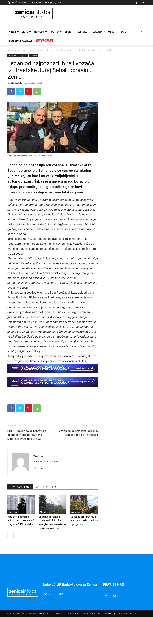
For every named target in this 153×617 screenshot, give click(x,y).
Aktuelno (27, 50)
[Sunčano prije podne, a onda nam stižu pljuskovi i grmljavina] (84, 504)
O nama (59, 613)
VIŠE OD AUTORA (46, 487)
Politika (54, 31)
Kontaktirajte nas (128, 613)
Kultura (82, 31)
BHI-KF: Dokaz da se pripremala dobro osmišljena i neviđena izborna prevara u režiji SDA (26, 434)
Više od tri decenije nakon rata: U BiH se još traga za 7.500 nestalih (20, 520)
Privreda (39, 31)
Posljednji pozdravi (20, 40)
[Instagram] (43, 469)
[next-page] (15, 535)
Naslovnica (13, 50)
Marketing (110, 613)
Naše (123, 31)
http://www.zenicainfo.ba (45, 461)
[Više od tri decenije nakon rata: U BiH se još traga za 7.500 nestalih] (21, 504)
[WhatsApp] (37, 91)
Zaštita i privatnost (91, 613)
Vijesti (12, 31)
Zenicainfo (16, 82)
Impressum (73, 613)
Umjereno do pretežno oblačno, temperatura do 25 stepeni (78, 433)
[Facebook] (136, 2)
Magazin (97, 31)
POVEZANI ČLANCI (20, 487)
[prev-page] (9, 535)
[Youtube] (143, 2)
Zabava (33, 55)
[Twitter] (20, 91)
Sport (68, 31)
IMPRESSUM (53, 594)
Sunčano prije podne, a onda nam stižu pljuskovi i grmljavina (84, 520)
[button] (141, 32)
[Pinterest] (28, 91)
